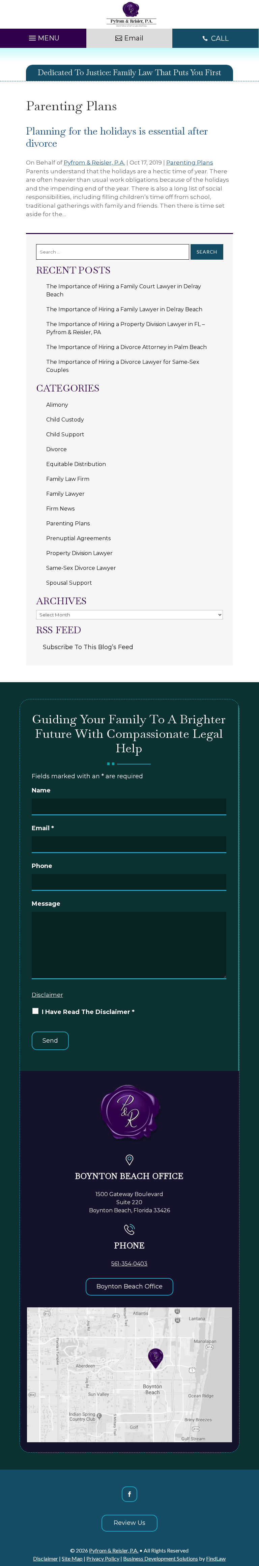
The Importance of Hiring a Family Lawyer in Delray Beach (124, 309)
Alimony (57, 405)
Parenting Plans (189, 162)
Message (46, 903)
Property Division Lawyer (79, 553)
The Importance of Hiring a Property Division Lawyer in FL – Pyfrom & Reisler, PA (125, 328)
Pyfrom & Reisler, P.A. (94, 162)
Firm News (60, 508)
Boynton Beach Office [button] (129, 1286)
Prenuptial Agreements (78, 538)
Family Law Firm (67, 479)
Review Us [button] (129, 1523)
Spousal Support (69, 583)
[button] (43, 36)
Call (220, 38)
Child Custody (65, 419)
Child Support (65, 434)
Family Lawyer (65, 494)
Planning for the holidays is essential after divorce (117, 137)
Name (41, 790)
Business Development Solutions (160, 1558)
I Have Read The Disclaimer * (88, 1012)
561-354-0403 (129, 1263)
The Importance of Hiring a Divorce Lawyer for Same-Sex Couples (122, 366)
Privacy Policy (102, 1558)
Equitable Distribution (76, 464)
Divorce (56, 449)
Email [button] (133, 38)
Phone (42, 866)
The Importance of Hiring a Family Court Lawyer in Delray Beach (123, 290)
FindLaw (216, 1558)
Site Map (72, 1558)
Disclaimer (47, 994)
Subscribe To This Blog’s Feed (88, 647)
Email (43, 828)
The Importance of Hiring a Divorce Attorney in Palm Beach (126, 347)
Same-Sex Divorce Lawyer (81, 568)
